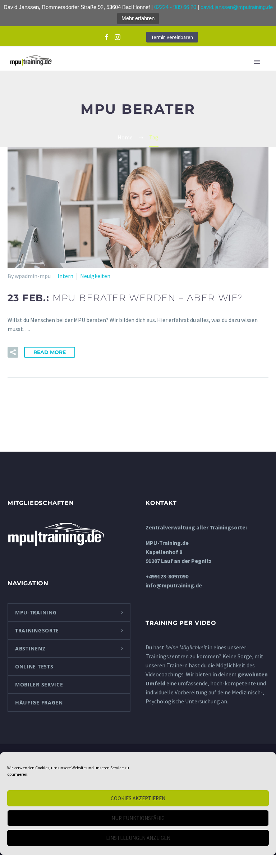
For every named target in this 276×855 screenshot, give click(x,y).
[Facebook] (106, 37)
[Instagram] (117, 37)
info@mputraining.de (174, 585)
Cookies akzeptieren (138, 798)
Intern (65, 275)
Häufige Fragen (39, 702)
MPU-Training (35, 612)
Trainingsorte (37, 630)
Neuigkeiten (95, 275)
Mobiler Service (39, 684)
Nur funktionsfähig (138, 818)
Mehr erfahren (138, 18)
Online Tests (34, 666)
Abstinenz (30, 648)
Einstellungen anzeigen (138, 837)
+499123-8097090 (167, 576)
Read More (49, 352)
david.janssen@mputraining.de (237, 7)
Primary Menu (259, 62)
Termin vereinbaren (172, 37)
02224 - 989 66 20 (175, 7)
